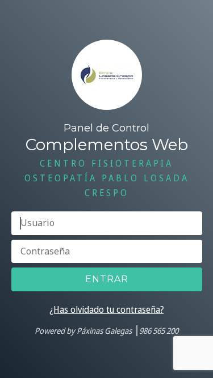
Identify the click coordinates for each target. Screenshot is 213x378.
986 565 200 (158, 330)
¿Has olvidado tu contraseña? (106, 309)
